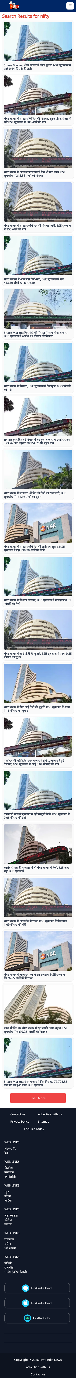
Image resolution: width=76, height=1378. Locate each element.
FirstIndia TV (41, 1318)
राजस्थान (9, 1239)
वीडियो (8, 1263)
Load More (38, 1098)
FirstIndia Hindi (41, 1288)
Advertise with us (50, 1114)
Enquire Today (34, 1129)
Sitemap (43, 1121)
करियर (8, 1224)
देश (6, 1153)
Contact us (17, 1114)
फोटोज (8, 1220)
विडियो (8, 1200)
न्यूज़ (6, 1192)
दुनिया (7, 1196)
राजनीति (8, 1267)
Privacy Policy (19, 1121)
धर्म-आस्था (10, 1248)
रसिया (7, 1244)
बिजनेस (8, 1168)
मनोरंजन (9, 1172)
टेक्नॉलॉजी (10, 1177)
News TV (10, 1148)
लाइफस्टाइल (11, 1215)
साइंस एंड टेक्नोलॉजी (15, 1272)
